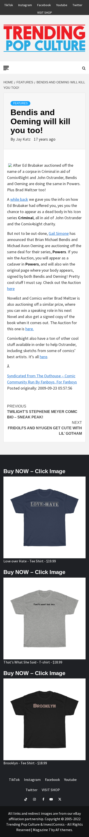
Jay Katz (23, 139)
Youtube (61, 4)
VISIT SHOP (44, 11)
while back (19, 199)
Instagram (25, 4)
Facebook (44, 4)
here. (29, 328)
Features (20, 103)
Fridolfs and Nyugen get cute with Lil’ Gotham (45, 428)
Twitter (77, 4)
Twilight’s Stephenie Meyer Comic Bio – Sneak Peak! (42, 411)
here (11, 288)
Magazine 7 (41, 829)
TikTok (8, 4)
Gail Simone (59, 233)
